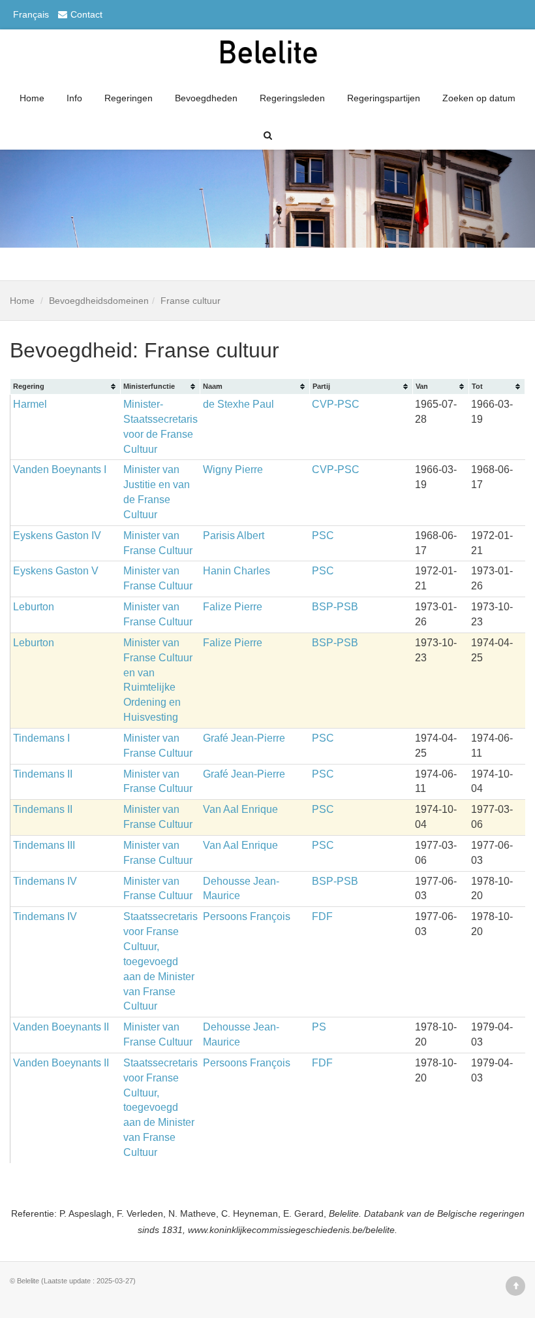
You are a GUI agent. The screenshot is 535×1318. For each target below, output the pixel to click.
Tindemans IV (45, 881)
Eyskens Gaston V (56, 570)
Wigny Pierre (233, 469)
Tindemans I (41, 738)
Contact (86, 14)
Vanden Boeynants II (61, 1026)
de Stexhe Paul (238, 404)
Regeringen (128, 98)
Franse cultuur (190, 300)
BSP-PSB (335, 606)
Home (32, 98)
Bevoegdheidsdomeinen (99, 300)
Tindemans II (42, 774)
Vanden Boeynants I (59, 469)
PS (319, 1026)
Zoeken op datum (478, 98)
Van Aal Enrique (240, 809)
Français (31, 14)
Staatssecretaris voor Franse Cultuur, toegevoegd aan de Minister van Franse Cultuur (160, 961)
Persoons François (246, 916)
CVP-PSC (335, 404)
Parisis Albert (233, 535)
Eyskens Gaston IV (57, 535)
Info (74, 98)
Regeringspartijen (383, 98)
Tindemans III (44, 845)
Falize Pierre (232, 606)
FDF (322, 916)
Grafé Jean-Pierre (244, 738)
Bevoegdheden (206, 98)
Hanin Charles (236, 570)
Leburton (33, 606)
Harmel (30, 404)
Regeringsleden (292, 98)
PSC (323, 535)
